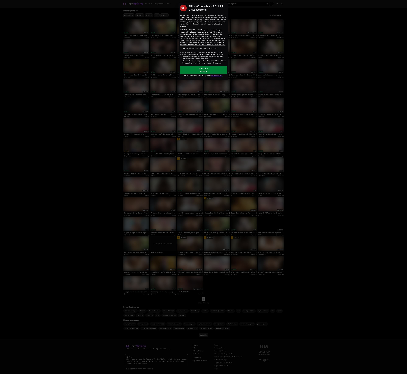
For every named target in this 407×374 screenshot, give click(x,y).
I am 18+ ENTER (203, 70)
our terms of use (216, 76)
